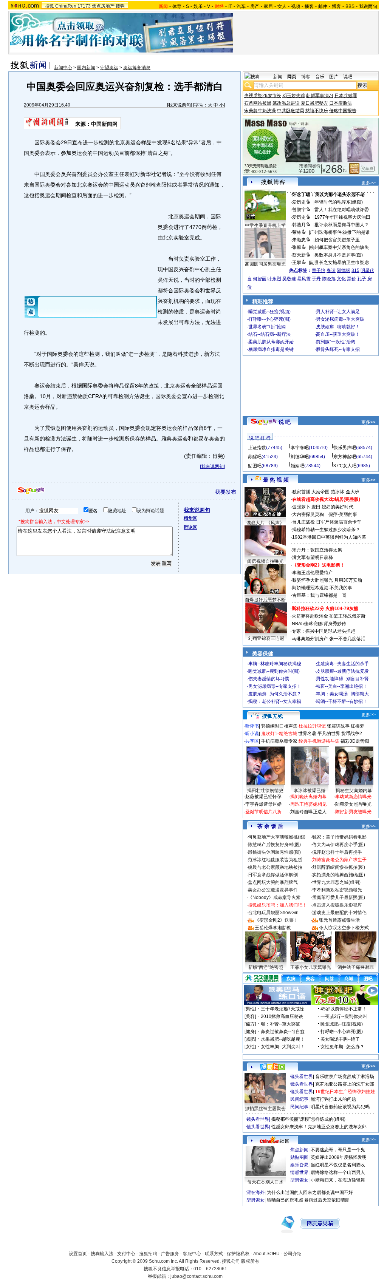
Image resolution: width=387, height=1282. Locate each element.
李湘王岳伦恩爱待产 (312, 572)
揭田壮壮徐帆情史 (265, 790)
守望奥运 (109, 67)
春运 (331, 270)
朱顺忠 (299, 239)
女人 (281, 6)
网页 (291, 76)
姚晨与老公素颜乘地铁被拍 (275, 867)
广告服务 (170, 1253)
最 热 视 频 (276, 480)
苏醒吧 (255, 456)
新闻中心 (63, 67)
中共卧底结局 (290, 110)
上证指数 (257, 447)
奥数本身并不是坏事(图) (338, 255)
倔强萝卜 (301, 507)
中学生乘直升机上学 (265, 225)
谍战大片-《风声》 (265, 522)
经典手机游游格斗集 (319, 741)
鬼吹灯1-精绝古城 (279, 733)
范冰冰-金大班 (345, 491)
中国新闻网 (104, 124)
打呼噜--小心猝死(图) (269, 319)
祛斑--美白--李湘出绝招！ (341, 686)
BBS (349, 6)
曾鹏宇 (299, 209)
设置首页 (78, 1253)
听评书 (252, 726)
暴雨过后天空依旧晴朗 (327, 1200)
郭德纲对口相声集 (279, 726)
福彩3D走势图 (355, 741)
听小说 (252, 733)
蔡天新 (299, 255)
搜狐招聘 (148, 1253)
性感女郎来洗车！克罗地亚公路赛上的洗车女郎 (319, 1126)
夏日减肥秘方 (314, 103)
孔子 (361, 278)
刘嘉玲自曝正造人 (308, 811)
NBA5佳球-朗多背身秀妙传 (319, 623)
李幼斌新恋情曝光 (353, 796)
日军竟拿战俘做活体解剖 (273, 874)
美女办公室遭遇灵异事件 (273, 890)
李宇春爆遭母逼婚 (263, 804)
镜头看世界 (301, 1076)
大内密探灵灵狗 (308, 514)
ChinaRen (65, 6)
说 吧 (285, 422)
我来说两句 (179, 105)
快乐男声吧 (344, 447)
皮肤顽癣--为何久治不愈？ (274, 694)
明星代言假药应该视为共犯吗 (340, 1106)
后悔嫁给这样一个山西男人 (338, 1172)
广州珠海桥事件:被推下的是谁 (340, 232)
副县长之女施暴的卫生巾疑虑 (339, 262)
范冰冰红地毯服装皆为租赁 (275, 859)
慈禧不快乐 (316, 110)
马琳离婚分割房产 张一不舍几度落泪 (328, 638)
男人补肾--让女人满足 (338, 311)
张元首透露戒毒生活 (339, 920)
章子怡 (318, 270)
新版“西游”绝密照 (265, 967)
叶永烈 (274, 278)
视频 (295, 6)
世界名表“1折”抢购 (267, 326)
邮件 (322, 6)
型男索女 (299, 1180)
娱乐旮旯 (299, 1165)
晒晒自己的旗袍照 (285, 1200)
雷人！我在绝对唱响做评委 (341, 209)
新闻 (277, 76)
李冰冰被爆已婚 (309, 790)
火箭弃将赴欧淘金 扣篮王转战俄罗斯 (328, 616)
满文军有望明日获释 (312, 557)
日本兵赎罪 (345, 95)
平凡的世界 (328, 733)
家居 (268, 6)
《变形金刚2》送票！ (276, 920)
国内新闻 (86, 67)
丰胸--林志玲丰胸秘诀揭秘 (274, 663)
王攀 (296, 262)
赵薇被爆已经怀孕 (263, 796)
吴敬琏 (289, 278)
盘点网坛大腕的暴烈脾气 (273, 882)
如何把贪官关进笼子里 (337, 239)
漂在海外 (255, 1192)
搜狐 (49, 6)
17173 (84, 6)
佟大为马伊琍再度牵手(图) (338, 844)
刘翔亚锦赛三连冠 (266, 638)
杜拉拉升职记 (312, 726)
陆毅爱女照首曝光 (353, 804)
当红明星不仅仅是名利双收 (338, 1165)
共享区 (252, 741)
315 (355, 270)
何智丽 (259, 278)
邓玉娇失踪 (293, 95)
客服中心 (192, 1253)
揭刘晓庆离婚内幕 (308, 796)
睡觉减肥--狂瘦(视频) (269, 311)
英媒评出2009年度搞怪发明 (339, 1157)
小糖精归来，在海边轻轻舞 (338, 1180)
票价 (351, 278)
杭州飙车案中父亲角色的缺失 (339, 247)
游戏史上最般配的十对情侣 (339, 912)
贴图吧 (255, 465)
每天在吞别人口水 (265, 1182)
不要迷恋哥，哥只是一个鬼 (338, 1149)
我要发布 (225, 492)
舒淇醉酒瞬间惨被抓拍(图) (338, 867)
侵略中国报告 (342, 110)
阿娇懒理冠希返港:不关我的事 (322, 587)
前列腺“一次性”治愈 (335, 341)
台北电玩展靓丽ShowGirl (273, 912)
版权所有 (250, 1261)
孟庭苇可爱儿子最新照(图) (338, 897)
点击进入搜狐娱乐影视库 (337, 905)
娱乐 (198, 6)
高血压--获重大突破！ (338, 334)
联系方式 (214, 1253)
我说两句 (368, 6)
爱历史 (299, 202)
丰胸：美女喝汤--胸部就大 (342, 694)
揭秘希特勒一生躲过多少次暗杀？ (326, 529)
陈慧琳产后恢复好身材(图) (274, 844)
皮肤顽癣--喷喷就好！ (338, 326)
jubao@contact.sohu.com (196, 1276)
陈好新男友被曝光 (353, 811)
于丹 (316, 278)
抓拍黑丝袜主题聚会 (265, 1108)
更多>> (368, 182)
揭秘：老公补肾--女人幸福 (274, 701)
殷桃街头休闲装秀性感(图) (274, 852)
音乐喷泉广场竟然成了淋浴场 (344, 1076)
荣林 (296, 232)
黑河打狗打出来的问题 (333, 1099)
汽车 (241, 6)
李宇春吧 (300, 447)
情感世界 (299, 1172)
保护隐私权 (238, 1253)
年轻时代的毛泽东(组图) (338, 202)
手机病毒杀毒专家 (279, 741)
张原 (296, 247)
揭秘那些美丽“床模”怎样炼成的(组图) (308, 1119)
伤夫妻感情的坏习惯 (268, 678)
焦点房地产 (103, 6)
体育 (176, 6)
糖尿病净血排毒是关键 (271, 349)
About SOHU (266, 1253)
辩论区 (190, 527)
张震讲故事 (338, 726)
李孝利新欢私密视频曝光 (337, 890)
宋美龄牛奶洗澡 (260, 110)
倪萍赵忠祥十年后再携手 (337, 852)
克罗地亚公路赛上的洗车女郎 (344, 1084)
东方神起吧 (344, 456)
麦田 (315, 507)
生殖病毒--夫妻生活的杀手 (342, 663)
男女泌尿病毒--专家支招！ (274, 686)
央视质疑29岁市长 (262, 95)
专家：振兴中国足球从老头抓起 (323, 631)
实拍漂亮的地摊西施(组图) (338, 874)
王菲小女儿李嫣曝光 (310, 967)
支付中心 (126, 1253)
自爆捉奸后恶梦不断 (265, 599)
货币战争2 (351, 733)
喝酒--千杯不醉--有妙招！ (341, 701)
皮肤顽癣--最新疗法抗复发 (342, 671)
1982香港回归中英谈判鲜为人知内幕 (329, 537)
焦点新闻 (299, 1149)
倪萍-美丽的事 (342, 514)
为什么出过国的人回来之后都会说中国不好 (310, 1192)
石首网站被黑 (257, 103)
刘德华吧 (300, 456)
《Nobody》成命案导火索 (274, 897)
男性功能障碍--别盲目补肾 (342, 678)
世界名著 (307, 733)
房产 (254, 6)
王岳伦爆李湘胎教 (273, 927)
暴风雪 (304, 278)
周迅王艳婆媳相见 (308, 804)
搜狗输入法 (102, 1253)
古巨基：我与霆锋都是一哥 (319, 595)
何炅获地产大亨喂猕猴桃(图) (276, 837)
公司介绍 (292, 1253)
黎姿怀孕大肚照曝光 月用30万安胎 (327, 580)
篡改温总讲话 (286, 103)
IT (230, 6)
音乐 (319, 76)
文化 (341, 278)
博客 (336, 6)
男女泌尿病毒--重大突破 (340, 319)
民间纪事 (299, 1099)
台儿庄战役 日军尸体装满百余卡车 (326, 522)
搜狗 (120, 6)
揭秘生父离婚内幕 (354, 790)
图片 (333, 76)
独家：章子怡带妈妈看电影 (339, 837)
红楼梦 (357, 726)
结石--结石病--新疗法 (269, 334)
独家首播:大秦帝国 (311, 491)
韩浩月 (299, 224)
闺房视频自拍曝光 (265, 561)
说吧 (347, 76)
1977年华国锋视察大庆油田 (342, 217)
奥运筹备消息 (136, 67)
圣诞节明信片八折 (263, 811)
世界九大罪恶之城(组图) (336, 882)
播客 (309, 6)
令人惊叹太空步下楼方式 (344, 927)
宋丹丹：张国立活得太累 (317, 550)
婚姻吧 (297, 465)
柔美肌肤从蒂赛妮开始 (271, 341)
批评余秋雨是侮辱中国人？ (341, 224)
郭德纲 (343, 270)
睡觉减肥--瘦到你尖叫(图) (274, 671)
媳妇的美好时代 (337, 507)
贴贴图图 (299, 1157)
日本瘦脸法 (340, 103)
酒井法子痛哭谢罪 (355, 967)
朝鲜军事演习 (319, 95)
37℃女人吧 (344, 465)
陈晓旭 (329, 278)
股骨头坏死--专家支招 (338, 349)
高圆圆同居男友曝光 (265, 264)
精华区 (190, 518)
